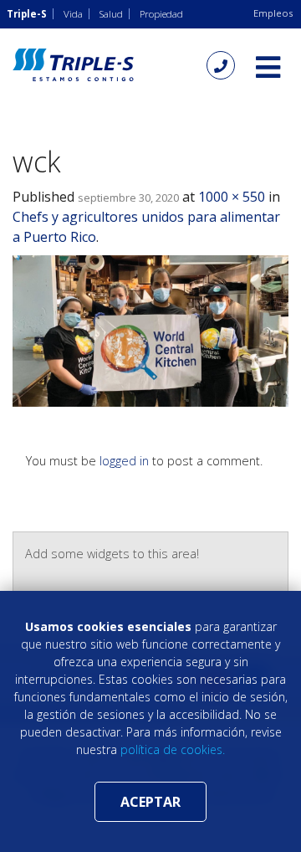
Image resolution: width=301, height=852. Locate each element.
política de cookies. (172, 749)
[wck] (150, 330)
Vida (73, 14)
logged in (124, 461)
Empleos (273, 13)
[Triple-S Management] (73, 65)
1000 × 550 (231, 196)
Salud (111, 14)
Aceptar (150, 802)
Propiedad (161, 14)
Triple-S (27, 14)
